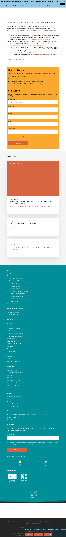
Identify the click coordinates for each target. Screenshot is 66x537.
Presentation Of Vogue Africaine (18, 79)
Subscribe (10, 424)
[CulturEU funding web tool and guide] (33, 227)
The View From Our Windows (17, 76)
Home (9, 22)
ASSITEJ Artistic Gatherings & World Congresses (21, 415)
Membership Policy (13, 385)
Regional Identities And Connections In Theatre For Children (26, 81)
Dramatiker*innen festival (22, 53)
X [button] (64, 2)
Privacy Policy (33, 494)
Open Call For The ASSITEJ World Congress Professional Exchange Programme (32, 73)
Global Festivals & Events (14, 420)
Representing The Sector (14, 396)
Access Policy (33, 491)
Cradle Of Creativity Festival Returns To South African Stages (26, 84)
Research (10, 399)
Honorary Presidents (13, 380)
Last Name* (11, 114)
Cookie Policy (33, 492)
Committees (11, 341)
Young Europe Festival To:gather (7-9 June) (37, 39)
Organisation (12, 128)
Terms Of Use (33, 495)
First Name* (11, 106)
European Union (15, 164)
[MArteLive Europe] (33, 248)
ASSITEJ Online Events (14, 417)
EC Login (33, 497)
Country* (11, 121)
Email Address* (12, 99)
